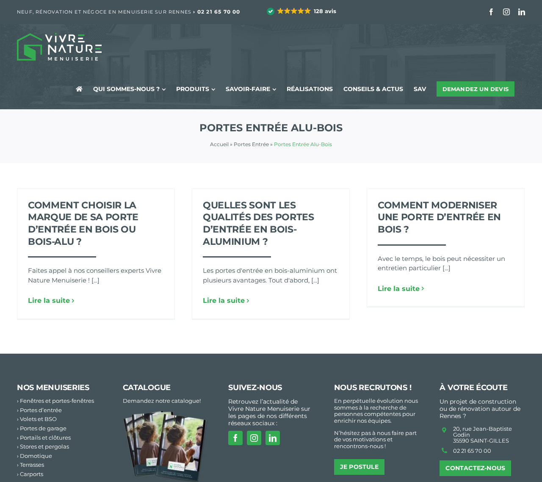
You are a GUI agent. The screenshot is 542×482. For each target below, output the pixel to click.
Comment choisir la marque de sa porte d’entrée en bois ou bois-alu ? (83, 223)
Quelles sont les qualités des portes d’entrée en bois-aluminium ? (258, 223)
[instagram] (254, 438)
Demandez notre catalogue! (162, 400)
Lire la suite (49, 300)
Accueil (219, 144)
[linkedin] (272, 438)
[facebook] (235, 438)
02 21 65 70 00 (219, 11)
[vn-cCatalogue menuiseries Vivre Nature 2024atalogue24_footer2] (165, 413)
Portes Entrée (251, 144)
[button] (302, 11)
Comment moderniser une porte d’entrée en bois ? (439, 217)
